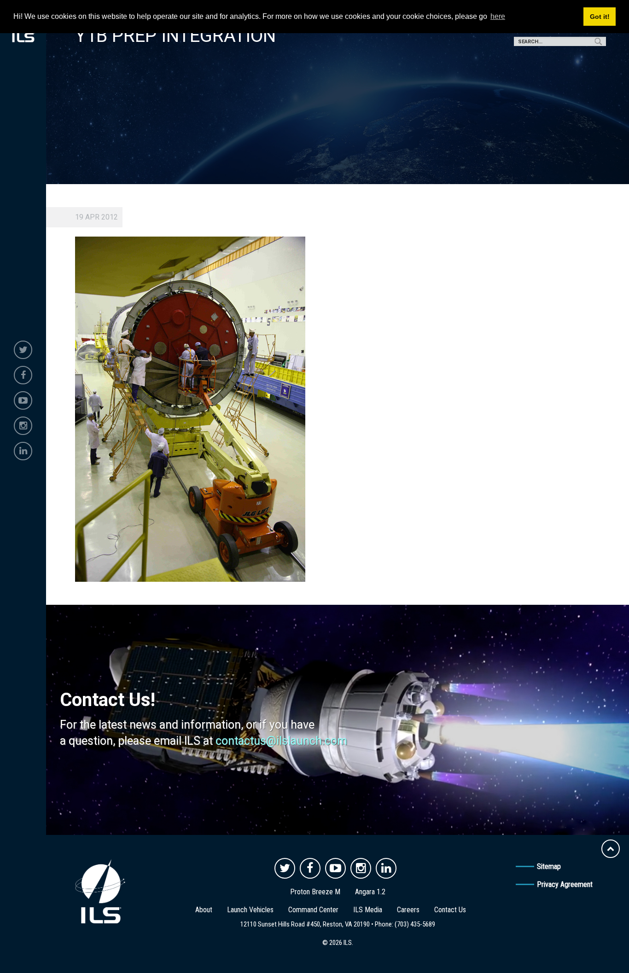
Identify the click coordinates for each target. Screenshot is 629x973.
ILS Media (367, 909)
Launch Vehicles (250, 909)
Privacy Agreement (565, 884)
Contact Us (450, 909)
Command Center (313, 909)
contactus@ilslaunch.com (281, 740)
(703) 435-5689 (415, 924)
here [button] (497, 16)
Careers (408, 909)
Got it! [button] (600, 16)
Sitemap (549, 866)
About (203, 909)
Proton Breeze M (315, 891)
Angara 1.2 (370, 891)
